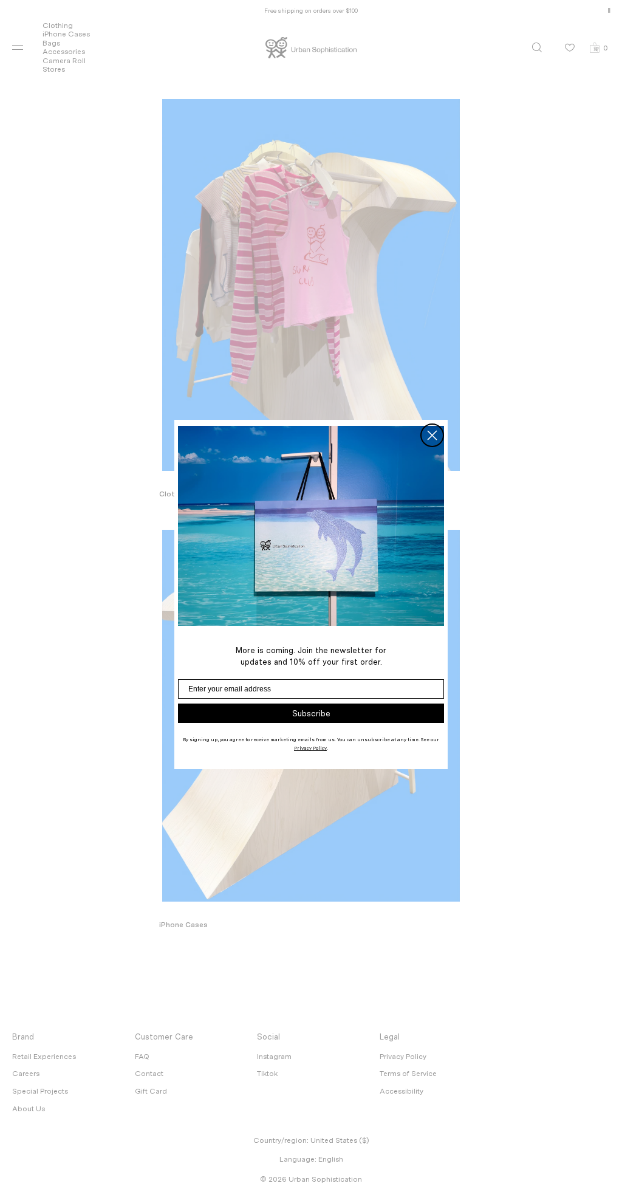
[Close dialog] (432, 435)
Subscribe (311, 713)
